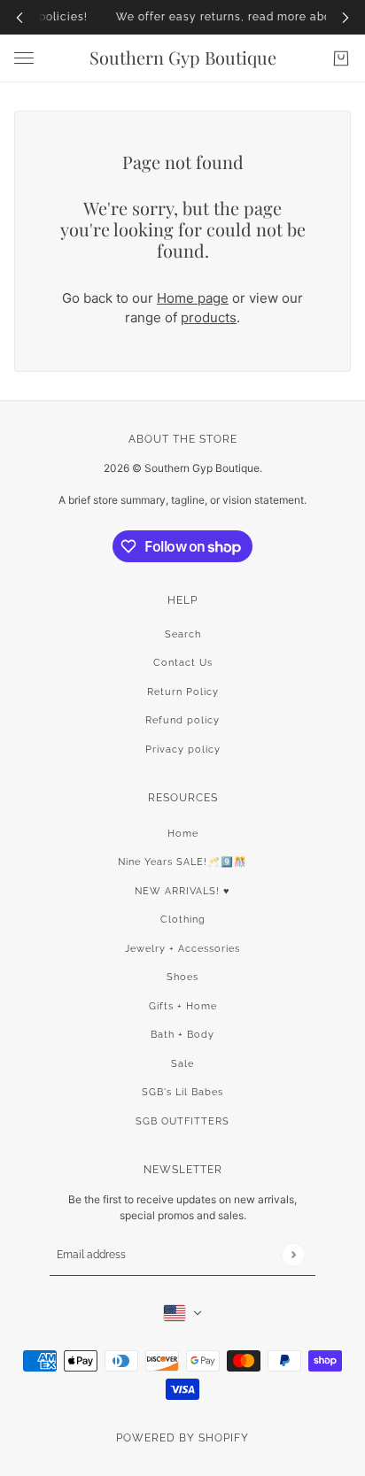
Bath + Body (182, 1034)
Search (183, 634)
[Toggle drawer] (24, 58)
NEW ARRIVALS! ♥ (182, 891)
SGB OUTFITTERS (182, 1121)
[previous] (19, 17)
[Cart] (341, 58)
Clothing (183, 919)
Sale (182, 1064)
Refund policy (182, 720)
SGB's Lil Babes (182, 1092)
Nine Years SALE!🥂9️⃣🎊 (182, 862)
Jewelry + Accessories (182, 948)
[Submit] (293, 1254)
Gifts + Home (183, 1006)
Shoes (182, 977)
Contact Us (183, 662)
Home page (193, 298)
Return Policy (183, 692)
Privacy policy (183, 749)
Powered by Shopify (182, 1438)
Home (182, 833)
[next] (345, 17)
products (209, 317)
